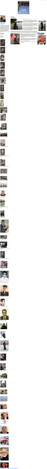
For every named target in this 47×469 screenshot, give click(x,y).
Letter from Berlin (2, 468)
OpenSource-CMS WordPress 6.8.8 (13, 468)
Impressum (45, 0)
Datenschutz (42, 0)
